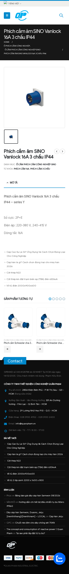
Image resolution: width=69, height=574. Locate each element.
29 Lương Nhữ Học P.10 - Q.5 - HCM (38, 410)
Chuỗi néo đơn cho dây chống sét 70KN (35, 522)
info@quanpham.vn (26, 423)
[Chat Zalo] (59, 558)
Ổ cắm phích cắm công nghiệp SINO (36, 164)
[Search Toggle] (61, 15)
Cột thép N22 (14, 272)
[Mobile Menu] (7, 15)
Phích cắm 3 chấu (40, 168)
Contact (15, 361)
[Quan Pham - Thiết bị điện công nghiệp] (22, 15)
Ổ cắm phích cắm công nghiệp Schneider (50, 340)
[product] (45, 321)
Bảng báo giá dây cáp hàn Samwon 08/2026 (37, 495)
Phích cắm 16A (21, 168)
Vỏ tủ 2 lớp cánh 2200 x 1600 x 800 (25, 480)
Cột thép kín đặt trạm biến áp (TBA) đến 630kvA (32, 279)
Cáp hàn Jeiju (56, 516)
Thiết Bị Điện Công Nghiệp (34, 384)
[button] (50, 299)
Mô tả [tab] (13, 182)
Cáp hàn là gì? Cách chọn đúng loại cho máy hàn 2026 (35, 454)
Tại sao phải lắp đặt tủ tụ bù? (30, 533)
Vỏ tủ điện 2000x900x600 (21, 285)
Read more (34, 349)
